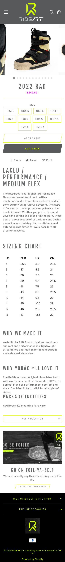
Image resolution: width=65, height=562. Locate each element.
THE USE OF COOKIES (32, 509)
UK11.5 (25, 127)
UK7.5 (10, 119)
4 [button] (24, 78)
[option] (33, 49)
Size (33, 104)
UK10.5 (54, 119)
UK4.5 (25, 110)
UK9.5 (39, 119)
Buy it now (32, 148)
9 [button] (39, 78)
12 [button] (49, 78)
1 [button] (14, 78)
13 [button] (52, 78)
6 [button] (30, 78)
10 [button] (42, 78)
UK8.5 (24, 119)
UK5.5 (40, 110)
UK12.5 (40, 127)
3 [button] (20, 78)
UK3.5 (10, 110)
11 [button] (45, 78)
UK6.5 (54, 110)
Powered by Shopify (32, 559)
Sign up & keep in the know (32, 499)
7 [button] (33, 78)
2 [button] (17, 78)
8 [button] (36, 78)
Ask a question (32, 418)
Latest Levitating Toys (32, 486)
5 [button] (27, 78)
